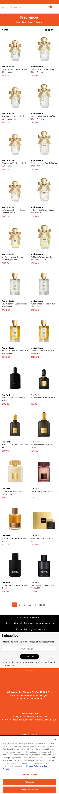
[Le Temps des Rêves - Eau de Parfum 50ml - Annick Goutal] (15, 190)
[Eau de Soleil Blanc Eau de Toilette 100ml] (15, 471)
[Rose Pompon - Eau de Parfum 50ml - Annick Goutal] (15, 96)
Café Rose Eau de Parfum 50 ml (44, 491)
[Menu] (56, 8)
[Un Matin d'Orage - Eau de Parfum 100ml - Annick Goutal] (44, 237)
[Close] (55, 739)
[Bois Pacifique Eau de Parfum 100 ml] (15, 518)
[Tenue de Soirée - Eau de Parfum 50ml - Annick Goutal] (15, 143)
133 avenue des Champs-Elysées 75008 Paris (29, 692)
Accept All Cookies (29, 789)
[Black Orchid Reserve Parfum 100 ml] (44, 424)
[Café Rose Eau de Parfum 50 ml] (44, 471)
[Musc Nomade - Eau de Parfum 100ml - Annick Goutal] (44, 284)
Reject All (29, 782)
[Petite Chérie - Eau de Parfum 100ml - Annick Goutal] (44, 49)
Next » (42, 605)
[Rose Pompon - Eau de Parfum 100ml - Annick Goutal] (44, 96)
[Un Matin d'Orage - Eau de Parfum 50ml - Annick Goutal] (15, 237)
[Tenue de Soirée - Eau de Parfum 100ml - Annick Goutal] (44, 143)
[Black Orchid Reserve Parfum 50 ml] (15, 424)
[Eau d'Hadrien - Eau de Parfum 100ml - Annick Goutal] (15, 284)
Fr (50, 2)
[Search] (46, 8)
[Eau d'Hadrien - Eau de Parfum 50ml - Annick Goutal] (15, 49)
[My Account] (42, 8)
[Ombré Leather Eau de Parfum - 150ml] (15, 565)
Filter (4, 30)
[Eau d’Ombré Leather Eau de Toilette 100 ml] (44, 565)
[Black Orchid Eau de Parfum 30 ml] (44, 377)
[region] (29, 764)
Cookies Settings (29, 775)
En (54, 2)
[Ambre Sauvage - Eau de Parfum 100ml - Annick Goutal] (15, 330)
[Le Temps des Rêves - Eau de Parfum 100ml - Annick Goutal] (44, 190)
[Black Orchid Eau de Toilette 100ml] (15, 377)
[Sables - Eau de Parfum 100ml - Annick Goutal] (44, 330)
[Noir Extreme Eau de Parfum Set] (44, 518)
